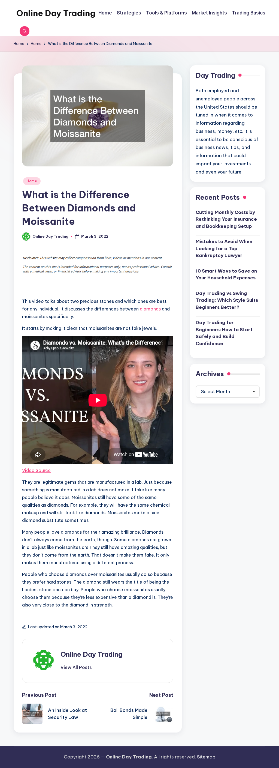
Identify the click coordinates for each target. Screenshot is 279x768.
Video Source (36, 470)
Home (31, 181)
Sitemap (206, 757)
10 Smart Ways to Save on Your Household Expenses (226, 274)
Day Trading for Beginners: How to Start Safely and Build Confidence (224, 332)
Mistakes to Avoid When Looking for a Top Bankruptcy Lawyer (224, 248)
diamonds (150, 309)
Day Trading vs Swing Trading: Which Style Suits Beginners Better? (227, 300)
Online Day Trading (55, 13)
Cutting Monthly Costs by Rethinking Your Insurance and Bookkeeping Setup (226, 219)
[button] (76, 667)
